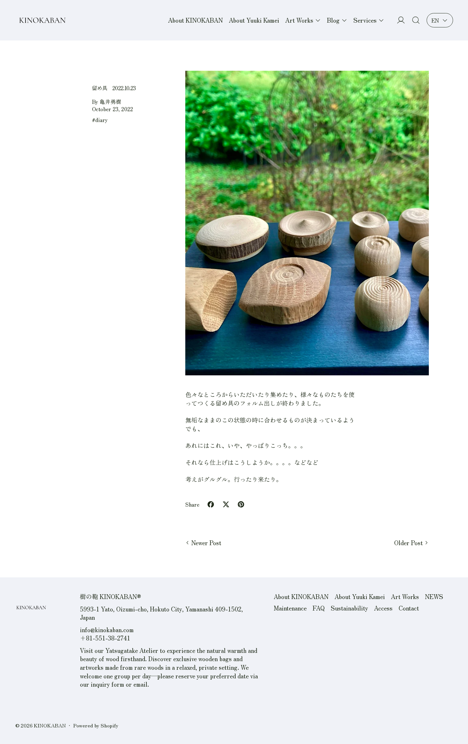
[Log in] (401, 20)
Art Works (405, 596)
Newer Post (206, 542)
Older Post (408, 542)
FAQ (319, 607)
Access (383, 607)
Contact (409, 607)
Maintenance (290, 607)
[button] (416, 20)
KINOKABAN (50, 725)
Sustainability (349, 607)
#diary (100, 120)
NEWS (434, 596)
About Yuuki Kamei (254, 20)
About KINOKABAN (195, 20)
